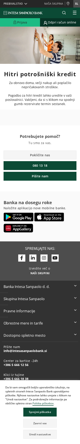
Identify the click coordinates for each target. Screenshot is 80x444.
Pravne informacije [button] (19, 311)
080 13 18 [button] (40, 165)
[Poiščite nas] (69, 4)
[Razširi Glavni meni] (74, 13)
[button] (76, 384)
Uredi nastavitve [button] (40, 434)
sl (76, 4)
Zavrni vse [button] (40, 423)
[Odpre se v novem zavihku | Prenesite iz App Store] (49, 217)
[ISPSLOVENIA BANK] (23, 13)
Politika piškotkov (43, 403)
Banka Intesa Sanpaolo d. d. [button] (27, 286)
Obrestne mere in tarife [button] (23, 323)
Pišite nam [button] (40, 176)
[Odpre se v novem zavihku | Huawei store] (18, 228)
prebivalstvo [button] (13, 4)
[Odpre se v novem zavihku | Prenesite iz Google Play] (19, 217)
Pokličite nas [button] (40, 155)
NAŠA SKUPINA (53, 4)
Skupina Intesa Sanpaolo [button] (24, 298)
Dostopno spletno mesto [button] (25, 335)
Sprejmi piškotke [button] (40, 412)
